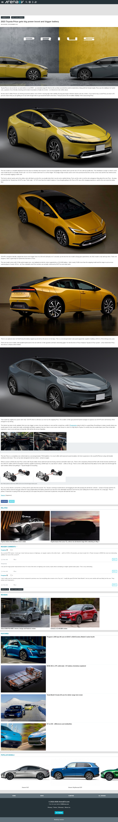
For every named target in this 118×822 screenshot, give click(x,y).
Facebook (4, 501)
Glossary (60, 807)
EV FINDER (59, 812)
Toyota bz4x (73, 425)
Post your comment (18, 17)
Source (3, 495)
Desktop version (59, 819)
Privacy (50, 807)
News (42, 795)
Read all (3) (5, 589)
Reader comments (8, 547)
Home (14, 795)
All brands (102, 795)
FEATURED (5, 633)
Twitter (11, 501)
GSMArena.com (64, 804)
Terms (55, 807)
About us (67, 807)
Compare (71, 795)
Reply (114, 559)
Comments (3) (5, 17)
